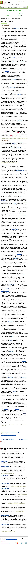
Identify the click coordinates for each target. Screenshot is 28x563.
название (8, 184)
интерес (12, 336)
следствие (17, 341)
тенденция (20, 120)
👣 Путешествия (3, 541)
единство (19, 147)
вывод (15, 258)
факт (24, 190)
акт (21, 196)
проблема (17, 219)
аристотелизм (4, 223)
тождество (25, 80)
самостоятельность (11, 435)
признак (3, 36)
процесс (21, 114)
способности (23, 377)
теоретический (11, 193)
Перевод (9, 23)
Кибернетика (6, 132)
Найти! (25, 7)
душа (10, 219)
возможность (11, 351)
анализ (23, 274)
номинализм (12, 87)
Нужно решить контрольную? (13, 432)
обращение (22, 110)
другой (9, 271)
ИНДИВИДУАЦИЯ (5, 466)
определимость (10, 377)
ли (1, 150)
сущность (25, 201)
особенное (21, 142)
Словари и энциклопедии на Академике (11, 4)
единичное (3, 200)
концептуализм (23, 215)
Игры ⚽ (20, 15)
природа (25, 413)
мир (26, 159)
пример (14, 391)
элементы (25, 180)
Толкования (7, 13)
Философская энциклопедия (14, 10)
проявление (16, 28)
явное (14, 203)
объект (23, 352)
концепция (14, 79)
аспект (10, 340)
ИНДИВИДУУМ (22, 439)
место (12, 147)
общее (8, 256)
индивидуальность (20, 170)
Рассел (6, 409)
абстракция (10, 321)
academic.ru (5, 2)
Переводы (20, 13)
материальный (15, 229)
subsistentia (10, 197)
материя (3, 58)
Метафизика (22, 212)
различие (7, 71)
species (22, 61)
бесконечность (12, 284)
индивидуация (6, 297)
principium (14, 143)
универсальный (13, 190)
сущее (19, 84)
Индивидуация (4, 475)
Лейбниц (7, 288)
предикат (12, 82)
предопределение (5, 291)
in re (14, 93)
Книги (7, 15)
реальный (24, 361)
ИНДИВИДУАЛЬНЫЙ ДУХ (8, 439)
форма (13, 57)
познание (17, 409)
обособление (4, 435)
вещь (13, 61)
